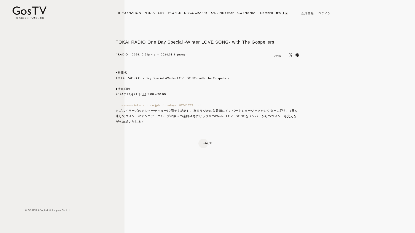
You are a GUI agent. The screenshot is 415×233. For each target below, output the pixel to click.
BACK (207, 143)
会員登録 (307, 13)
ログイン (324, 13)
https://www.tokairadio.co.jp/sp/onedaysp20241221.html (158, 105)
